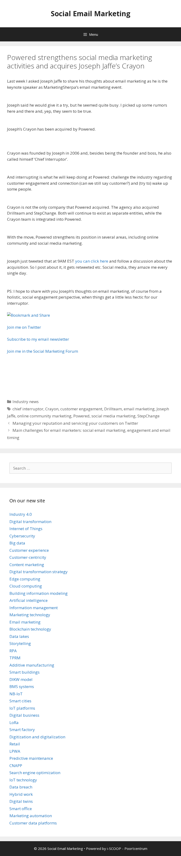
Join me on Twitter (24, 327)
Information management (33, 607)
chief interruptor (27, 409)
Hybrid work (21, 794)
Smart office (20, 808)
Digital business (24, 715)
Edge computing (24, 579)
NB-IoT (16, 693)
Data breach (20, 787)
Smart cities (20, 701)
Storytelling (20, 643)
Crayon (51, 409)
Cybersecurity (22, 536)
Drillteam (113, 409)
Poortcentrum (135, 848)
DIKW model (21, 679)
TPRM (15, 657)
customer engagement (81, 409)
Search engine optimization (34, 772)
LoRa (14, 722)
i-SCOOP (114, 848)
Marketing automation (30, 815)
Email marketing (25, 622)
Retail (14, 744)
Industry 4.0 (20, 514)
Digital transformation (30, 521)
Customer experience (29, 550)
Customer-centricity (27, 557)
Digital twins (21, 801)
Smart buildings (24, 672)
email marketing (139, 409)
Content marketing (26, 564)
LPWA (14, 751)
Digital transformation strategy (38, 571)
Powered (81, 416)
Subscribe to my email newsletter (38, 339)
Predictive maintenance (31, 758)
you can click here (91, 261)
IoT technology (23, 780)
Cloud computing (25, 586)
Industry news (25, 401)
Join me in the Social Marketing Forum (42, 351)
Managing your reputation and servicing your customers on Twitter (75, 423)
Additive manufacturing (31, 665)
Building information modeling (38, 593)
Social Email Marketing (90, 13)
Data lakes (19, 636)
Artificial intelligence (28, 600)
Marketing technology (29, 614)
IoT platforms (22, 708)
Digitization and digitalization (37, 737)
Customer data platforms (33, 823)
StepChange (148, 416)
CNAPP (15, 765)
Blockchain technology (30, 629)
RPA (13, 650)
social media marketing (113, 416)
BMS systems (21, 686)
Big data (17, 543)
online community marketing (44, 416)
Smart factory (22, 729)
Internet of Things (25, 528)
